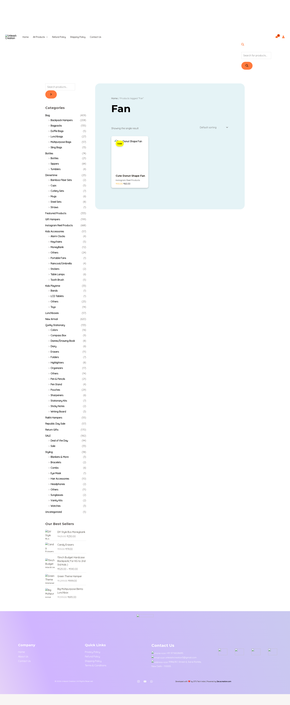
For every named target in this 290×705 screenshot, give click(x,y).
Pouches (55, 389)
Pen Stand (56, 384)
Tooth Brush (57, 279)
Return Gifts (51, 429)
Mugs (53, 196)
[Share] (22, 697)
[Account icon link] (283, 37)
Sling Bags (56, 147)
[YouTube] (145, 681)
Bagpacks (56, 125)
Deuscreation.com (224, 681)
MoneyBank (57, 247)
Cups (53, 185)
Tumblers (56, 169)
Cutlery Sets (57, 190)
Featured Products (55, 213)
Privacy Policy (92, 651)
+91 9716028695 (174, 653)
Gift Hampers (52, 219)
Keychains (56, 241)
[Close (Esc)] (31, 697)
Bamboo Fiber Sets (61, 180)
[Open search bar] (242, 44)
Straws (54, 207)
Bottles (49, 153)
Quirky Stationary (55, 325)
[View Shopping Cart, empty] (276, 37)
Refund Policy (59, 37)
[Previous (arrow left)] (4, 702)
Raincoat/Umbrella (61, 263)
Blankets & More (60, 456)
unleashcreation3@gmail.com (181, 657)
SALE (48, 435)
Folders (55, 357)
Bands (54, 290)
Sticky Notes (57, 406)
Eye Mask (56, 473)
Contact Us (95, 37)
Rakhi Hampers (53, 417)
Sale (53, 445)
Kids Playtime (52, 285)
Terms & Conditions (95, 665)
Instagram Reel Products (59, 225)
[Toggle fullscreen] (13, 697)
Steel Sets (56, 201)
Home (26, 37)
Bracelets (56, 462)
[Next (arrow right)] (13, 702)
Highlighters (57, 362)
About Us (23, 656)
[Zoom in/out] (4, 697)
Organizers (57, 368)
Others (54, 252)
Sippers (55, 163)
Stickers (55, 268)
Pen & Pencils (58, 378)
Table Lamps (58, 274)
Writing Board (58, 411)
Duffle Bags (57, 131)
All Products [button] (39, 37)
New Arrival (51, 319)
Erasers (55, 351)
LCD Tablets (57, 296)
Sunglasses (57, 494)
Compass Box (58, 335)
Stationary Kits (59, 400)
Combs (55, 467)
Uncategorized (53, 511)
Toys (53, 306)
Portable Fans (58, 257)
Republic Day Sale (55, 423)
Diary (53, 346)
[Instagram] (138, 681)
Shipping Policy (77, 37)
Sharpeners (57, 395)
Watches (56, 505)
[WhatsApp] (151, 681)
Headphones (58, 484)
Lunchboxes (52, 312)
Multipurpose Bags (61, 141)
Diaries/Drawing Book (63, 340)
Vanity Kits (57, 500)
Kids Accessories (54, 231)
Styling (49, 452)
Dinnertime (51, 175)
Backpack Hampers (62, 120)
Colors (54, 329)
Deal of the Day (59, 440)
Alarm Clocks (58, 236)
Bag (47, 115)
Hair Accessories (60, 478)
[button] (46, 37)
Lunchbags (57, 136)
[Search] (247, 66)
